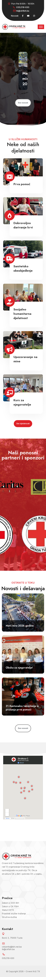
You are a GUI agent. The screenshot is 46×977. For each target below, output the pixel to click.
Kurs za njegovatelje (22, 402)
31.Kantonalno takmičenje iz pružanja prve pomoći (22, 707)
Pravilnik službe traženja (14, 913)
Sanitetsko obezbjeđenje (23, 268)
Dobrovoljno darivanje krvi (23, 225)
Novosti (14, 15)
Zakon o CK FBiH (10, 906)
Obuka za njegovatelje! (19, 668)
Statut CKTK (8, 910)
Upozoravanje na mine (25, 359)
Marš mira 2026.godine (19, 626)
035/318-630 (22, 7)
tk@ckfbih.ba (22, 11)
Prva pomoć (21, 184)
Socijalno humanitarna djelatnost (22, 313)
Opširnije (22, 190)
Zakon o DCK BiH (10, 903)
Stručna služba (9, 917)
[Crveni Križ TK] (13, 26)
